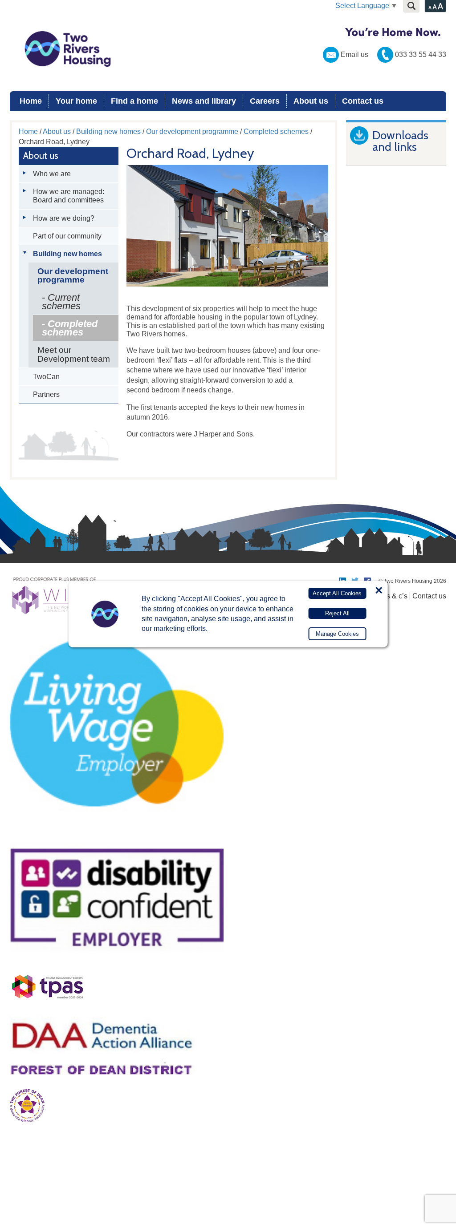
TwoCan (46, 376)
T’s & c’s (393, 596)
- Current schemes (61, 301)
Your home (76, 101)
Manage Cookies (337, 633)
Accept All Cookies (337, 593)
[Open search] (411, 6)
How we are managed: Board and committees (68, 196)
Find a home (134, 101)
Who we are (52, 174)
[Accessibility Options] (435, 6)
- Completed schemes (70, 328)
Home (31, 101)
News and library (204, 101)
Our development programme (192, 131)
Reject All (337, 613)
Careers (265, 101)
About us (310, 101)
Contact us (362, 101)
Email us (354, 54)
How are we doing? (63, 218)
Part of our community (67, 236)
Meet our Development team (73, 354)
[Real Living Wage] (117, 831)
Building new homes (108, 131)
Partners (46, 394)
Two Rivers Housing (228, 49)
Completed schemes (276, 131)
